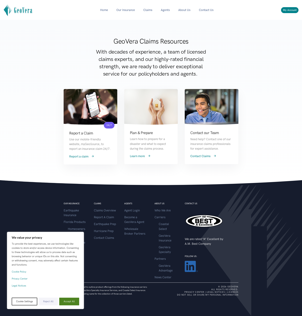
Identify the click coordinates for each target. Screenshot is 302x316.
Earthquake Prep (105, 224)
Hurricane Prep (104, 231)
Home (104, 10)
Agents (165, 10)
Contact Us (206, 10)
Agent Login (132, 210)
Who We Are (162, 210)
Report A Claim (104, 217)
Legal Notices (19, 285)
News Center (162, 277)
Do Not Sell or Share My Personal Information (207, 295)
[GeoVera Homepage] (18, 10)
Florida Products (75, 222)
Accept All (69, 301)
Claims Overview (105, 210)
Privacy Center (19, 278)
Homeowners (76, 229)
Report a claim (79, 156)
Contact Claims (200, 156)
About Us (184, 10)
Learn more (138, 156)
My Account (290, 10)
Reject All (48, 301)
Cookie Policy (19, 271)
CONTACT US (191, 203)
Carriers (160, 217)
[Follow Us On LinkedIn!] (191, 266)
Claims (147, 10)
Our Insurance (125, 10)
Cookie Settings (24, 301)
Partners (160, 258)
